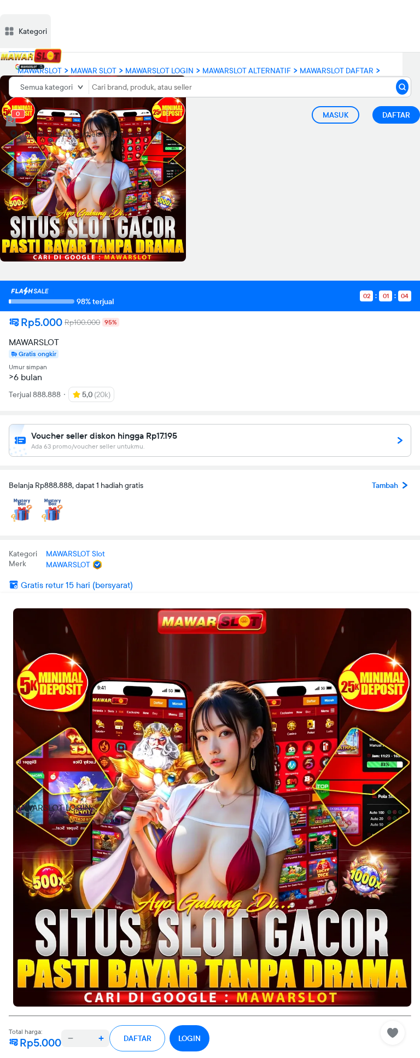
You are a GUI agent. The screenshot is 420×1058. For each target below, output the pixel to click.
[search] (402, 87)
